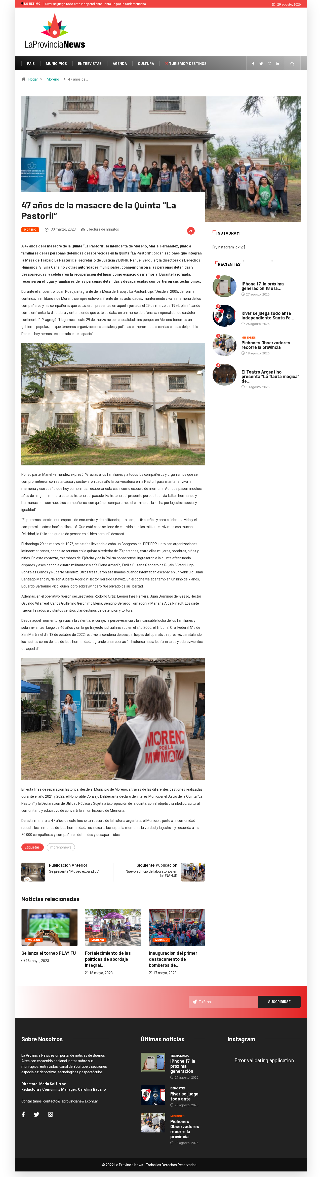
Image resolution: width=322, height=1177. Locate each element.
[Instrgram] (269, 64)
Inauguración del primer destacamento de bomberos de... (173, 959)
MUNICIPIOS (56, 64)
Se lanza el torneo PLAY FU (48, 953)
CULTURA (146, 64)
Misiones (249, 337)
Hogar (33, 79)
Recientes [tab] (229, 264)
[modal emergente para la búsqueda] (292, 66)
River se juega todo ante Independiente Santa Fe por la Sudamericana (95, 4)
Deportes (249, 308)
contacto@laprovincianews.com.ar (70, 1101)
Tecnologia (251, 278)
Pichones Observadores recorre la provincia (266, 345)
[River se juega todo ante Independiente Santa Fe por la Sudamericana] (153, 1095)
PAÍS (31, 64)
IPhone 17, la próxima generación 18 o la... (263, 286)
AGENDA (120, 64)
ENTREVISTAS (90, 64)
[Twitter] (261, 64)
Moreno (53, 79)
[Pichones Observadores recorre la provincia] (153, 1123)
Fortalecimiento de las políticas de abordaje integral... (108, 959)
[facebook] (253, 64)
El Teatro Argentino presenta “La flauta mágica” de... (270, 376)
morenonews (60, 847)
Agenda (247, 367)
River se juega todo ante (184, 1096)
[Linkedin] (277, 64)
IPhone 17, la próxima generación (182, 1066)
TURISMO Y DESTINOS (188, 64)
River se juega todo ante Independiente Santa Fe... (268, 315)
